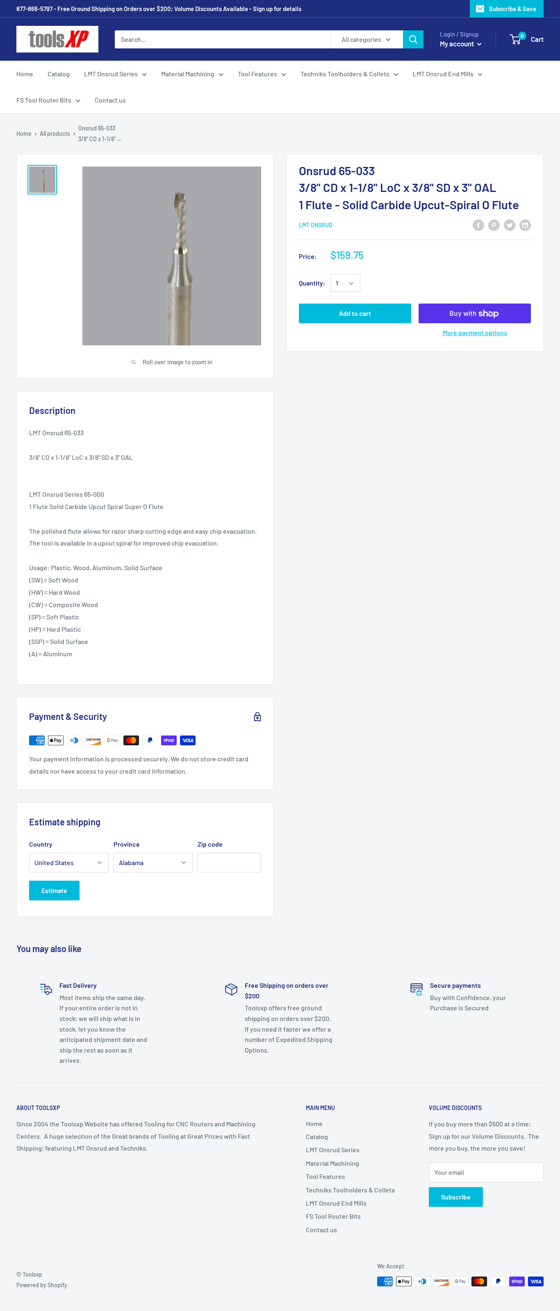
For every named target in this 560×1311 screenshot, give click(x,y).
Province (127, 844)
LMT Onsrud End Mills (443, 74)
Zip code (210, 844)
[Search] (413, 39)
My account (457, 43)
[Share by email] (525, 224)
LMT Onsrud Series (111, 74)
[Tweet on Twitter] (509, 224)
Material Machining (187, 74)
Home (24, 74)
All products (55, 133)
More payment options (475, 333)
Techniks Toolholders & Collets (344, 74)
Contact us (110, 100)
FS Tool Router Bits (43, 100)
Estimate (54, 890)
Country (40, 844)
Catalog (59, 74)
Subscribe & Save (512, 8)
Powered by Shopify (41, 1284)
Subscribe (456, 1197)
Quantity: (312, 283)
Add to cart (355, 313)
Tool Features (257, 74)
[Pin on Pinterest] (494, 224)
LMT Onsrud (315, 225)
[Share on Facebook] (478, 224)
